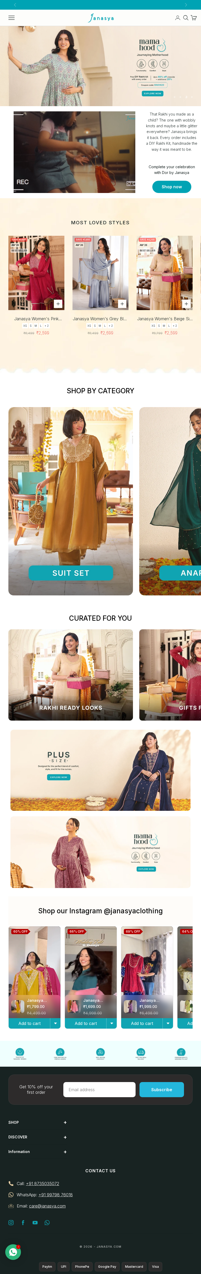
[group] (100, 66)
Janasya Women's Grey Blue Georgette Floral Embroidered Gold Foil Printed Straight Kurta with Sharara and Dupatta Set (100, 319)
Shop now (172, 186)
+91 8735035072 (42, 1183)
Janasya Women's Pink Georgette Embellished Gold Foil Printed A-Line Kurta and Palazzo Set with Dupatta (36, 319)
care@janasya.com (47, 1206)
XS (25, 325)
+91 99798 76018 (55, 1194)
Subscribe (161, 1089)
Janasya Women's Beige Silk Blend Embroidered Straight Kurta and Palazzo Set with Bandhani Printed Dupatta (164, 319)
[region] (100, 66)
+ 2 (46, 325)
